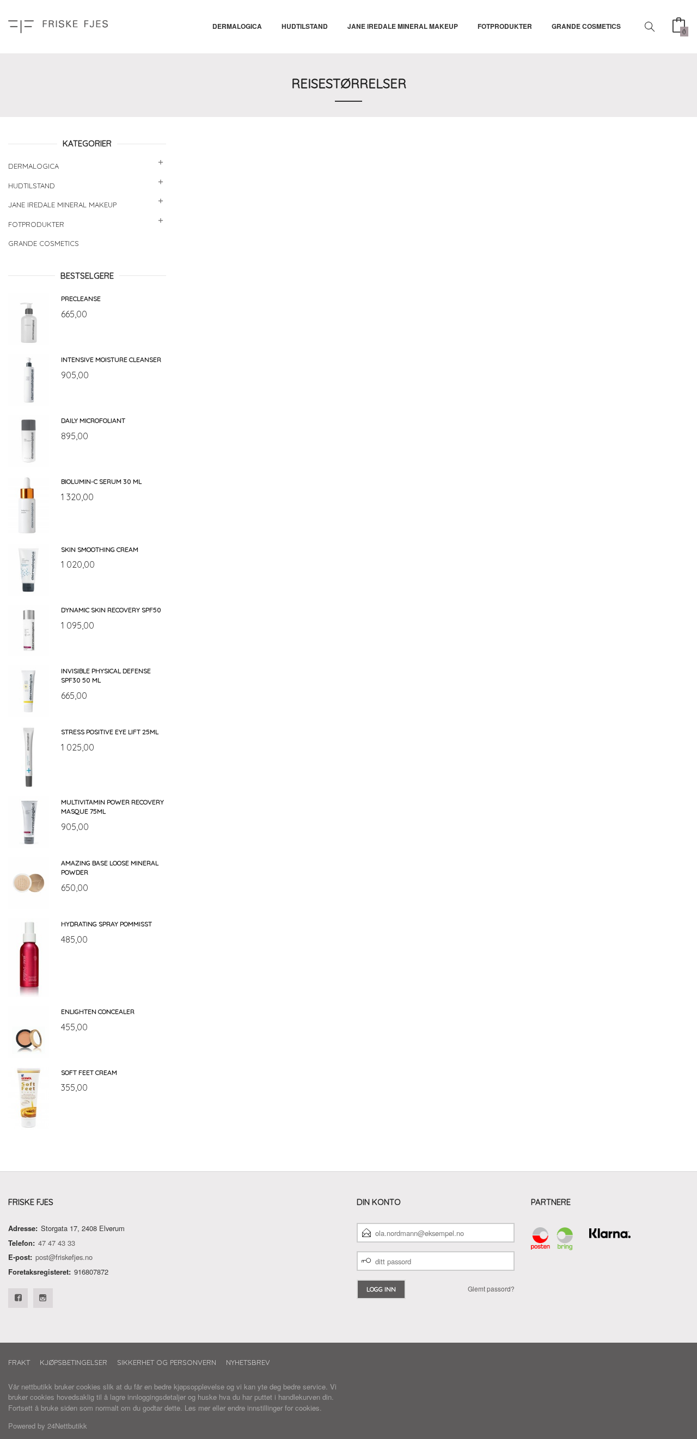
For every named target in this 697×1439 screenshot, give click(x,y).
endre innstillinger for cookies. (275, 1408)
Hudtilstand (305, 26)
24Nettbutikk (67, 1425)
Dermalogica (237, 26)
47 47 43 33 (56, 1243)
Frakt (19, 1362)
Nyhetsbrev (248, 1362)
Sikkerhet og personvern (166, 1362)
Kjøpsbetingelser (73, 1362)
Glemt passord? (491, 1288)
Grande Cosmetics (586, 26)
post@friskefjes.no (64, 1257)
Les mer (197, 1408)
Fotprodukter (505, 26)
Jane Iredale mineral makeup (402, 26)
